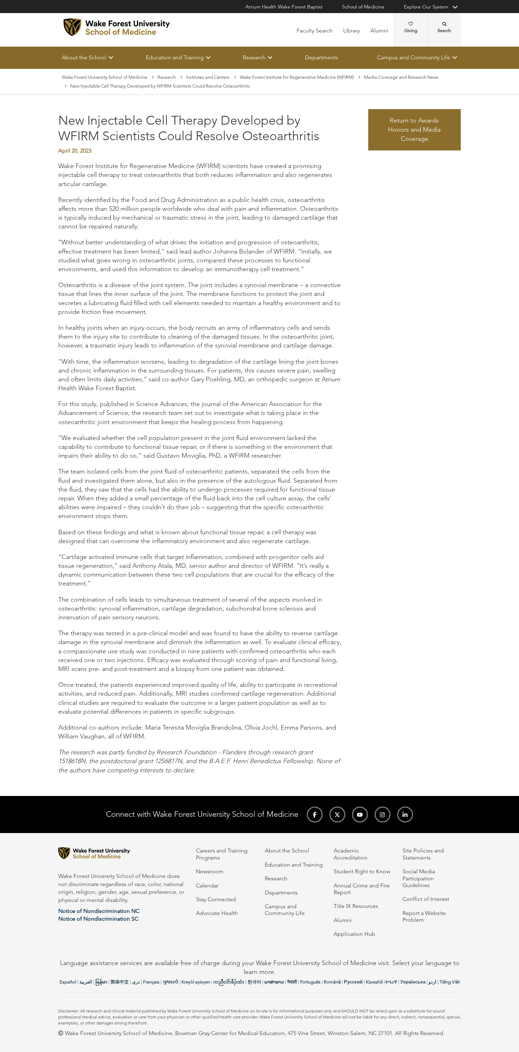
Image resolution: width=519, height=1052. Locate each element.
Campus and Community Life (413, 57)
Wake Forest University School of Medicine (104, 77)
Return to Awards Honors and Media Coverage (414, 130)
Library (351, 30)
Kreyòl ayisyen (195, 982)
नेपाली (292, 982)
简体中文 (120, 982)
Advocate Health (217, 913)
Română (332, 982)
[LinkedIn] (405, 814)
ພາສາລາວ (274, 982)
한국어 (254, 982)
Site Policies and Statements (423, 854)
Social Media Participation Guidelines (418, 878)
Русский (353, 982)
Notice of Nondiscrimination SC (98, 918)
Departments (321, 57)
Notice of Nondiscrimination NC (98, 911)
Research (254, 57)
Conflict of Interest (425, 899)
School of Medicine (363, 7)
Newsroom (209, 871)
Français (151, 982)
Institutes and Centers (207, 77)
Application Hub (354, 934)
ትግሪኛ (391, 982)
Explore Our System (426, 7)
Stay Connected (216, 899)
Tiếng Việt (450, 982)
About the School (84, 57)
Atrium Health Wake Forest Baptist (284, 7)
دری (136, 982)
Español (68, 982)
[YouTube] (360, 814)
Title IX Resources (356, 906)
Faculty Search (315, 30)
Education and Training (175, 57)
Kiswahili (374, 982)
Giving (410, 30)
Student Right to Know (362, 871)
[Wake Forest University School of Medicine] (116, 27)
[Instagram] (382, 814)
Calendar (207, 885)
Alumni (379, 30)
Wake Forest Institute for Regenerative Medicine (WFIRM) (297, 77)
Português (310, 982)
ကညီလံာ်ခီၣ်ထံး (228, 982)
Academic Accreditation (351, 854)
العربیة (85, 982)
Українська (412, 982)
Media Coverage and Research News (401, 77)
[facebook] (315, 814)
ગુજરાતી (170, 982)
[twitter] (337, 814)
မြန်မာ (101, 982)
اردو (432, 982)
